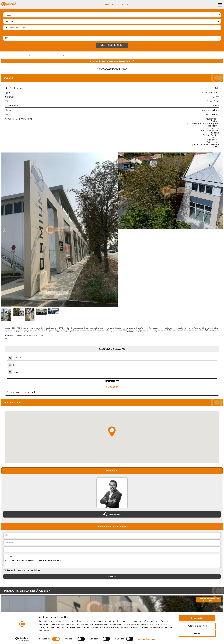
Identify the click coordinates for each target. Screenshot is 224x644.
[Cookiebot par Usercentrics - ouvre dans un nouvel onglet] (22, 639)
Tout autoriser (197, 618)
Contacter (114, 514)
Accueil (5, 56)
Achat (10, 56)
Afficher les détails (146, 639)
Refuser (197, 633)
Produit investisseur (19, 56)
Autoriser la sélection (197, 626)
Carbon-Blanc (31, 56)
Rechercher (115, 45)
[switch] (81, 639)
